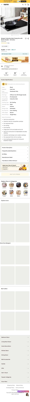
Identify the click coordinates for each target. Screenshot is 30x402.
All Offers (4, 154)
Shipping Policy (11, 385)
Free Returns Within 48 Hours (9, 160)
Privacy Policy (15, 390)
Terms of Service (20, 387)
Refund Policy (19, 385)
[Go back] (2, 4)
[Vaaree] (6, 4)
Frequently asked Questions (9, 151)
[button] (6, 74)
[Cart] (28, 4)
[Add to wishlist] (26, 38)
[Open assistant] (27, 394)
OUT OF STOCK (15, 174)
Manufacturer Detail (7, 157)
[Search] (23, 4)
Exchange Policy (10, 387)
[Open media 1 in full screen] (14, 20)
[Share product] (28, 38)
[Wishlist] (25, 4)
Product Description (7, 147)
